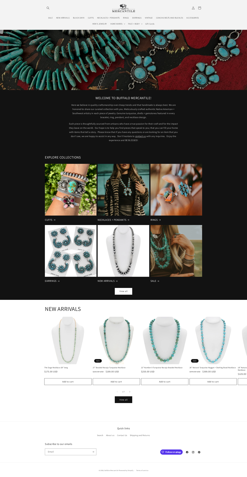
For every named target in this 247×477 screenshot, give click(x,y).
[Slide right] (130, 392)
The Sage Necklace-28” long (56, 367)
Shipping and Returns (140, 435)
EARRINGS (51, 281)
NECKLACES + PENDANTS (112, 219)
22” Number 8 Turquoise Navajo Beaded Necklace (162, 367)
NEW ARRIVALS (106, 281)
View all (123, 291)
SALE (153, 281)
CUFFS (48, 219)
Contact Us (122, 435)
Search (100, 435)
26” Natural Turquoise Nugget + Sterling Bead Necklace (213, 367)
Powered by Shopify (126, 470)
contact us (140, 136)
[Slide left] (117, 392)
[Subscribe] (93, 451)
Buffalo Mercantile (111, 470)
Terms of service (142, 470)
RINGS (154, 219)
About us (110, 435)
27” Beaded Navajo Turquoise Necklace (109, 367)
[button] (48, 8)
